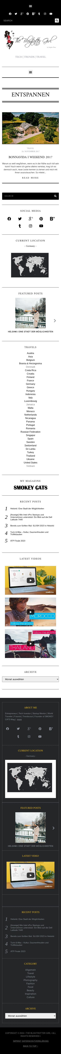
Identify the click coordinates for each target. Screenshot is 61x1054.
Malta (30, 408)
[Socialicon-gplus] (22, 14)
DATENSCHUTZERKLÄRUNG (35, 1041)
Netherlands (30, 415)
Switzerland (30, 445)
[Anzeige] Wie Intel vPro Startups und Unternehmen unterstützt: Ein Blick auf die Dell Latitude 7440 (31, 517)
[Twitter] (16, 14)
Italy (31, 397)
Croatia (30, 374)
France (30, 380)
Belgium (30, 360)
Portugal (30, 425)
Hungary (30, 391)
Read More (30, 178)
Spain (30, 438)
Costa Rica (30, 370)
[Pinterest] (27, 14)
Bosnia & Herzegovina (30, 363)
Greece (30, 387)
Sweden (30, 442)
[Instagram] (45, 14)
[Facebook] (10, 14)
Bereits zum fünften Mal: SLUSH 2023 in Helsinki (32, 526)
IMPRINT (17, 1041)
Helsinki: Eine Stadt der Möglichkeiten (30, 331)
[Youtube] (51, 14)
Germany (30, 384)
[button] (30, 6)
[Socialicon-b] (33, 14)
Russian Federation (30, 432)
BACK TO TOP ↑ (30, 1046)
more (19, 719)
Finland (30, 377)
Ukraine (30, 459)
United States (30, 462)
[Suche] (57, 21)
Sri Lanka (30, 449)
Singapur (30, 435)
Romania (30, 428)
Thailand (30, 456)
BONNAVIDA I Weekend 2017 (30, 157)
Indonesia (30, 394)
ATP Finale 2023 (17, 541)
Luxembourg (30, 401)
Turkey (30, 452)
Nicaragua (30, 418)
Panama (30, 421)
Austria (30, 353)
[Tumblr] (39, 14)
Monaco (31, 411)
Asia (30, 356)
